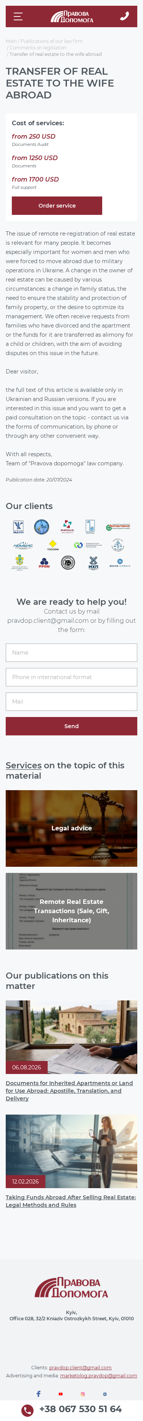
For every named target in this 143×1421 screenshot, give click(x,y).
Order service (57, 205)
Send (71, 726)
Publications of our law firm (52, 41)
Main (11, 41)
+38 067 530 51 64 (80, 1409)
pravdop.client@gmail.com (80, 1367)
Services (24, 765)
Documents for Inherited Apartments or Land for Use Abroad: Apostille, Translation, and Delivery (69, 1091)
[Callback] (124, 16)
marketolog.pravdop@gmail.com (98, 1375)
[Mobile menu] (19, 16)
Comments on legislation (38, 48)
